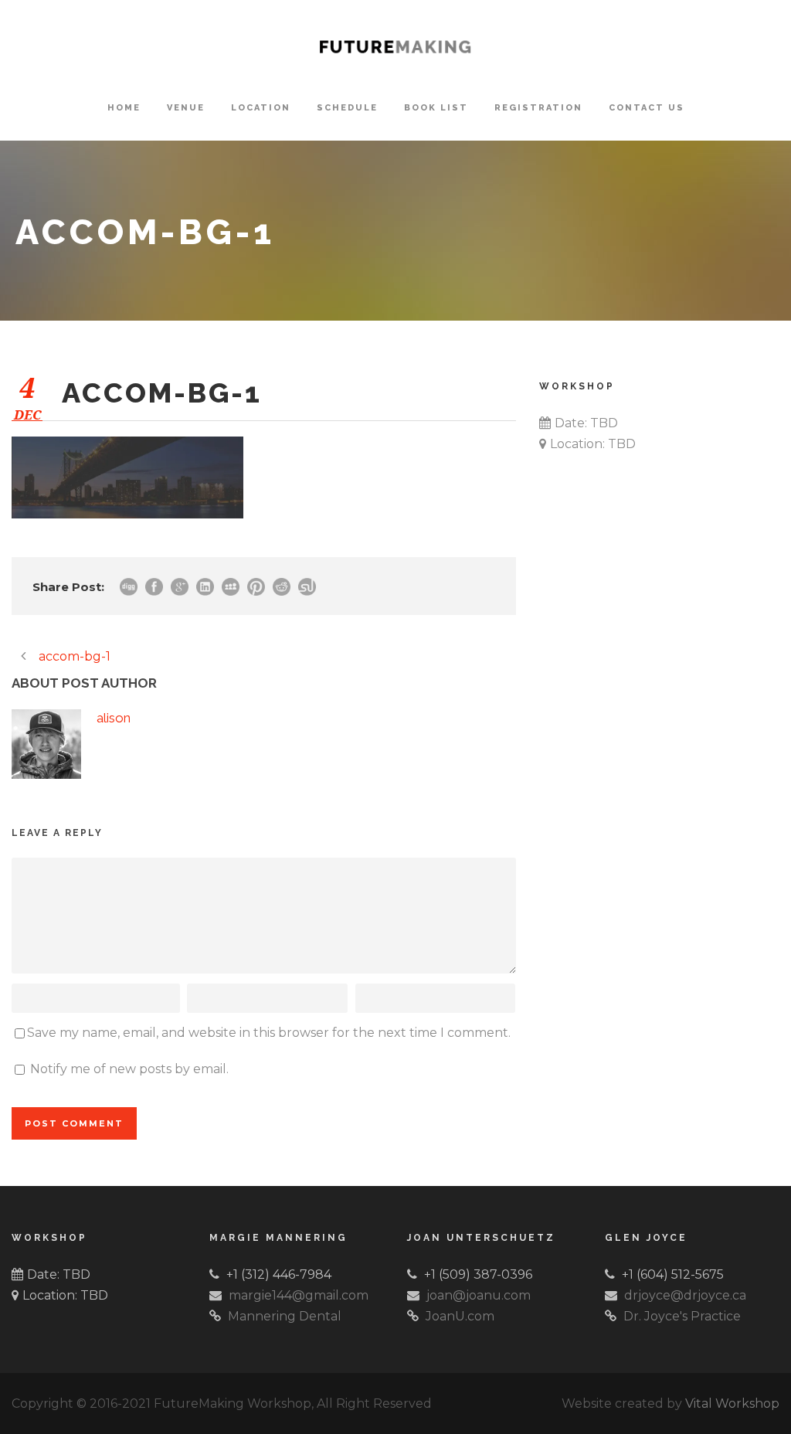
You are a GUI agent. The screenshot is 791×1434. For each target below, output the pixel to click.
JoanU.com (460, 1316)
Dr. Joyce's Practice (682, 1316)
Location (260, 108)
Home (124, 108)
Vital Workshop (732, 1403)
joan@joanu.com (478, 1295)
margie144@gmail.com (298, 1295)
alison (114, 717)
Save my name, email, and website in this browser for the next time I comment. (269, 1032)
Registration (538, 108)
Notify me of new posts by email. (129, 1069)
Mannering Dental (284, 1316)
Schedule (347, 108)
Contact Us (646, 108)
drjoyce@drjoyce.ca (685, 1295)
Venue (186, 108)
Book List (436, 108)
